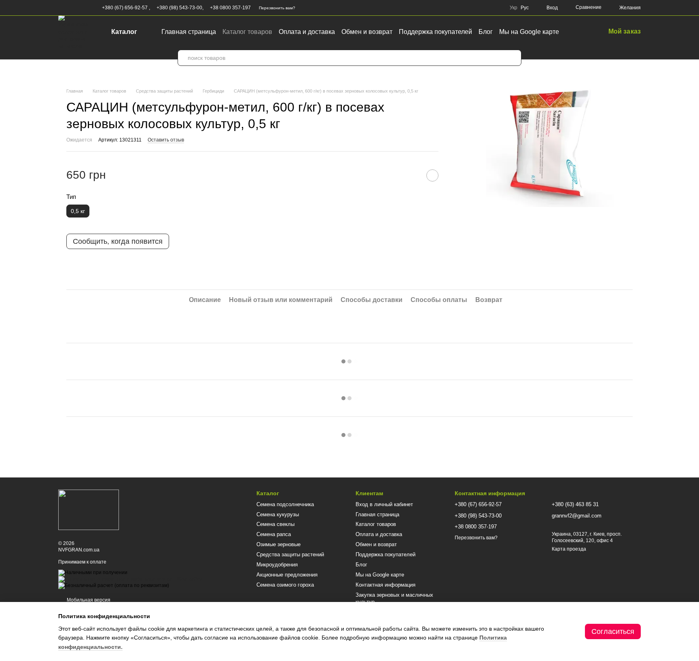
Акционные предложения (287, 575)
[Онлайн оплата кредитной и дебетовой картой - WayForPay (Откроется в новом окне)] (130, 579)
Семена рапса (273, 534)
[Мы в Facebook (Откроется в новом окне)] (61, 7)
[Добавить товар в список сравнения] (412, 175)
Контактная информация (385, 585)
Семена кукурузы (277, 514)
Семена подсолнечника (285, 504)
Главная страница (188, 31)
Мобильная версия (88, 600)
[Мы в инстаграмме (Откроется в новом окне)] (81, 7)
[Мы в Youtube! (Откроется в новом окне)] (71, 7)
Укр (513, 7)
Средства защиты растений (290, 554)
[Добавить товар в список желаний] (432, 175)
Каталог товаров (247, 31)
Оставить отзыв (166, 140)
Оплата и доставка (307, 31)
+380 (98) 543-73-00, (180, 7)
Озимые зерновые (278, 544)
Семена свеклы (275, 524)
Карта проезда (569, 549)
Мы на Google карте (529, 31)
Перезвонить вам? (277, 8)
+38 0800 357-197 (230, 7)
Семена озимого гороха (285, 585)
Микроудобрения (277, 565)
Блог (486, 31)
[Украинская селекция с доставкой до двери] (88, 510)
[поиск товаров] (513, 58)
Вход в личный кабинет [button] (384, 504)
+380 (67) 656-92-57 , (126, 7)
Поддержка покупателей (435, 31)
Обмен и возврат (366, 31)
